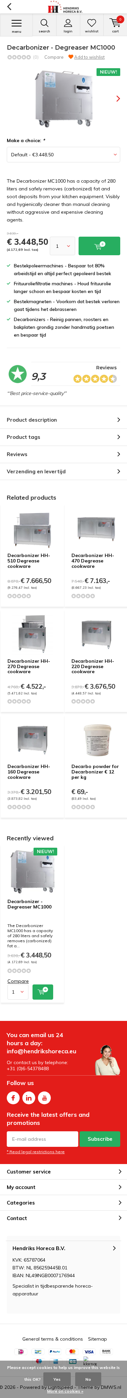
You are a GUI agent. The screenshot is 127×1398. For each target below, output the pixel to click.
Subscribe (100, 1139)
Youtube (44, 1097)
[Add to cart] (43, 992)
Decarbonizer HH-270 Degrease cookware (28, 666)
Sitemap (97, 1339)
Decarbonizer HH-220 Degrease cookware (92, 666)
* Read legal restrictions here (36, 1151)
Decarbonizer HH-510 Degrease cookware (28, 560)
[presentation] (113, 98)
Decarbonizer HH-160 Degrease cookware (28, 771)
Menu (16, 31)
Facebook (13, 1097)
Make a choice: (26, 140)
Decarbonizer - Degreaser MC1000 (29, 904)
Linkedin (28, 1097)
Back (9, 7)
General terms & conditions (52, 1339)
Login (68, 31)
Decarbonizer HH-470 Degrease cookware (92, 560)
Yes (57, 1379)
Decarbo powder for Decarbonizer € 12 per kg (95, 771)
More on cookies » (65, 1391)
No (88, 1379)
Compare (54, 57)
